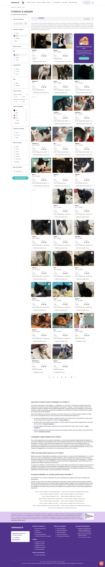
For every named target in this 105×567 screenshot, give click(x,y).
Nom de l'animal (17, 167)
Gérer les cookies (61, 561)
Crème (17, 120)
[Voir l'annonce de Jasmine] (84, 172)
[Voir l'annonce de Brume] (41, 328)
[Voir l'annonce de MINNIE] (41, 48)
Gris (17, 115)
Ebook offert (64, 2)
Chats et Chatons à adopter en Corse (50, 496)
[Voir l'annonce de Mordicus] (41, 79)
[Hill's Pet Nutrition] (22, 2)
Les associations (39, 549)
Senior (17, 59)
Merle (17, 146)
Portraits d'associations (63, 536)
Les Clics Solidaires (40, 555)
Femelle (18, 85)
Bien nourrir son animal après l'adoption (84, 535)
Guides (48, 2)
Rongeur (18, 38)
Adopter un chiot (39, 543)
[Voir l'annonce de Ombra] (41, 235)
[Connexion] (93, 2)
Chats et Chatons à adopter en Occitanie (48, 503)
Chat (17, 35)
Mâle (17, 83)
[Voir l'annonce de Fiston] (62, 235)
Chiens (17, 71)
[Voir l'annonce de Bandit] (62, 48)
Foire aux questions (40, 534)
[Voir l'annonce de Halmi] (84, 79)
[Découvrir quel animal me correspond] (84, 48)
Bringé (17, 154)
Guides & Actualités (31, 563)
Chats (17, 74)
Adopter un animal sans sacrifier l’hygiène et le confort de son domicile (84, 530)
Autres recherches (79, 563)
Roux (17, 117)
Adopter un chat (39, 545)
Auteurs (37, 530)
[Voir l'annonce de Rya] (62, 141)
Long (17, 137)
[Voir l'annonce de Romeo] (84, 297)
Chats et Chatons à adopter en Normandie (49, 501)
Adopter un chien (40, 542)
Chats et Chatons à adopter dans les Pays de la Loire (72, 503)
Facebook (17, 537)
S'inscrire (87, 2)
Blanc (17, 113)
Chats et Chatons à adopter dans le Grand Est (71, 496)
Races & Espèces (39, 563)
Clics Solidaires (56, 2)
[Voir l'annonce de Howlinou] (41, 141)
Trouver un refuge (41, 2)
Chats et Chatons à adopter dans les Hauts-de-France (50, 498)
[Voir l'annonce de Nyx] (62, 266)
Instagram (17, 539)
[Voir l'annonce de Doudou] (62, 172)
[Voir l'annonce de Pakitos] (84, 141)
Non (24, 96)
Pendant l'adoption (62, 530)
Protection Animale (62, 534)
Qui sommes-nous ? (40, 528)
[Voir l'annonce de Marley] (41, 266)
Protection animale (44, 431)
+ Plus (15, 41)
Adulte (17, 57)
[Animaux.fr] (15, 2)
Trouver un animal (31, 2)
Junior (17, 55)
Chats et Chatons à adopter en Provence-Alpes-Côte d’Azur (46, 505)
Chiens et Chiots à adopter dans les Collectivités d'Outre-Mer (62, 508)
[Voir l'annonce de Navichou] (84, 110)
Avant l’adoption (64, 420)
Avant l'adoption (61, 528)
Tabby (17, 149)
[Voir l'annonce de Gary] (84, 266)
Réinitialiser (41, 18)
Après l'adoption (61, 532)
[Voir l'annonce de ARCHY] (62, 359)
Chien (17, 33)
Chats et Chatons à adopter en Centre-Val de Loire (72, 494)
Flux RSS (48, 561)
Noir (17, 110)
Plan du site (24, 563)
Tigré (17, 151)
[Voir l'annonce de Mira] (41, 172)
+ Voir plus (16, 123)
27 (71, 377)
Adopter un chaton (40, 547)
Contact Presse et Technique (43, 536)
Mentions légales (53, 561)
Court (17, 132)
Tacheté (18, 156)
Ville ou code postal (18, 19)
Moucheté (18, 159)
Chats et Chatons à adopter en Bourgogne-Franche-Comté (75, 491)
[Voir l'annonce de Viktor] (62, 203)
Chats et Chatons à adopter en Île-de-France (75, 498)
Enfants (17, 69)
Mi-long (18, 135)
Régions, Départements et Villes (49, 563)
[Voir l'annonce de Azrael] (41, 297)
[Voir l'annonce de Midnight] (84, 235)
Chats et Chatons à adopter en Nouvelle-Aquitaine (72, 501)
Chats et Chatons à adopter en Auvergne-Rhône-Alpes (47, 491)
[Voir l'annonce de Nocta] (84, 203)
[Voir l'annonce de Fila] (62, 328)
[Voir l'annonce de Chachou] (62, 110)
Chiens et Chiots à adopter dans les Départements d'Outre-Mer (76, 505)
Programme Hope (73, 2)
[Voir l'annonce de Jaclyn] (62, 79)
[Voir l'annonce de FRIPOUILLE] (41, 359)
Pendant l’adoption (48, 424)
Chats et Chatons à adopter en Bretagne (49, 494)
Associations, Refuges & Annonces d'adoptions (65, 563)
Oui (16, 96)
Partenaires (38, 532)
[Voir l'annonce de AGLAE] (84, 328)
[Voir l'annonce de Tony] (62, 297)
